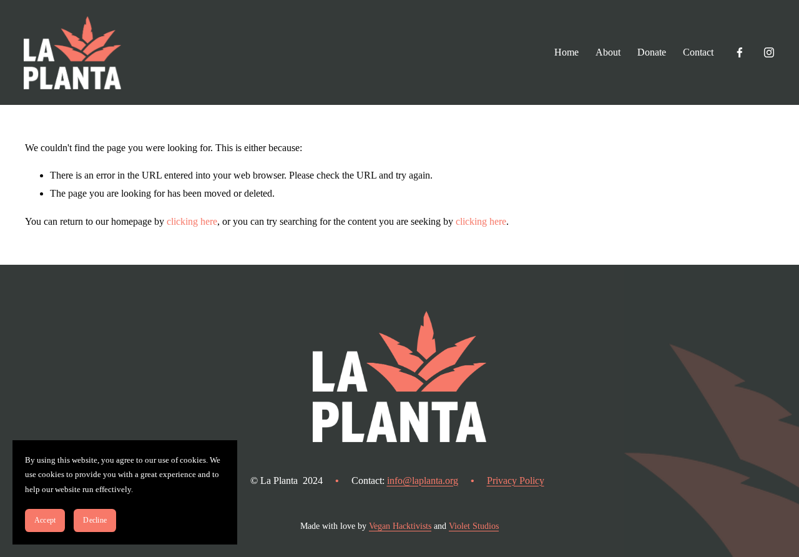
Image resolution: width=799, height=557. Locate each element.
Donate (651, 52)
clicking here (192, 221)
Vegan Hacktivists (400, 526)
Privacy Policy (515, 480)
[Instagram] (769, 52)
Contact (698, 52)
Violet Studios (474, 526)
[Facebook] (739, 52)
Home (566, 52)
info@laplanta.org (422, 480)
